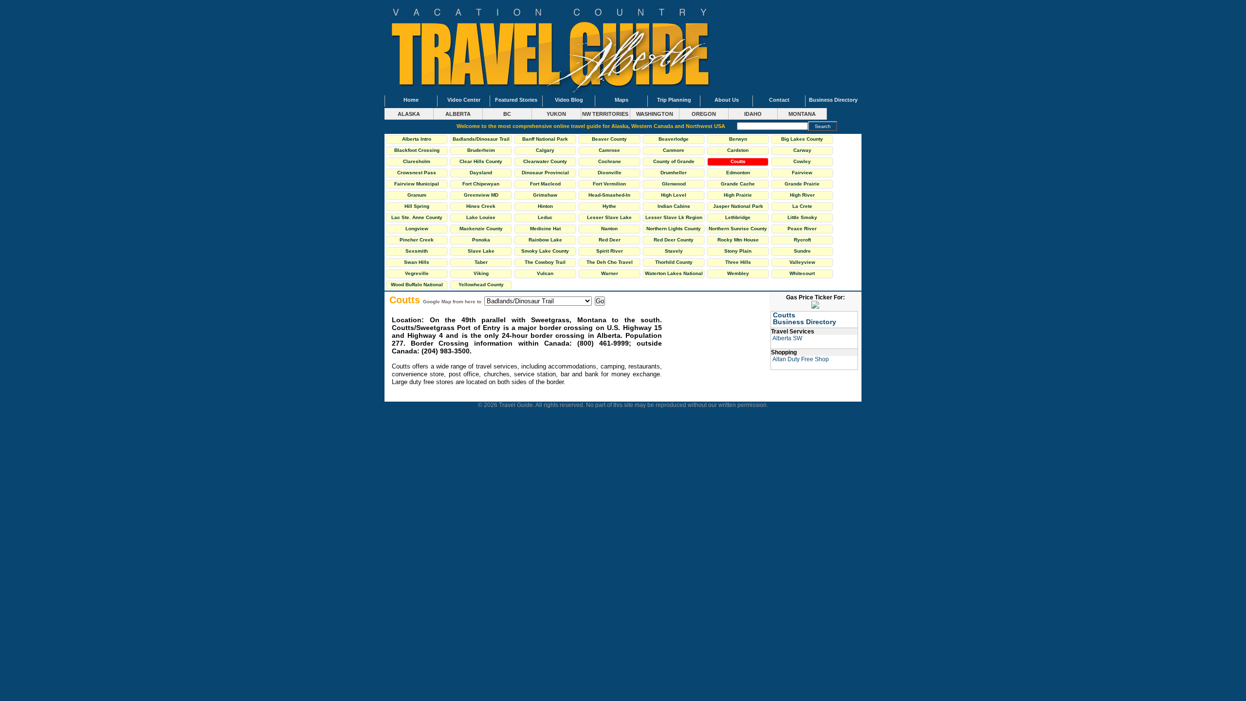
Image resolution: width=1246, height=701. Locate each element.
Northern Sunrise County (738, 228)
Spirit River (609, 251)
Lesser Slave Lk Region (673, 217)
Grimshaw (545, 195)
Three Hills (738, 262)
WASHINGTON (654, 114)
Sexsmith (416, 251)
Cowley (802, 161)
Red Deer (610, 239)
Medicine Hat (545, 228)
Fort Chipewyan (480, 183)
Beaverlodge (674, 139)
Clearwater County (545, 161)
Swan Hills (416, 262)
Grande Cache (738, 183)
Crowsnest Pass (416, 172)
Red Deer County (674, 239)
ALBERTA (458, 114)
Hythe (609, 206)
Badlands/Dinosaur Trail (481, 139)
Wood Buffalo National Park (417, 286)
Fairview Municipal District (416, 185)
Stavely (674, 251)
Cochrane (609, 161)
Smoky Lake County (545, 251)
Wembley (738, 273)
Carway (802, 150)
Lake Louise (480, 217)
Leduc (545, 217)
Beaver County (609, 139)
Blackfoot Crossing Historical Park (417, 151)
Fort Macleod (545, 183)
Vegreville (417, 273)
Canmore (673, 150)
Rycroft (802, 239)
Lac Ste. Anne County (416, 217)
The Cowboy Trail (545, 262)
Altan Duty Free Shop (800, 359)
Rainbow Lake (545, 239)
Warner (609, 273)
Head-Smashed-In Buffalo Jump (609, 196)
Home (411, 100)
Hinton (545, 206)
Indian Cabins (674, 206)
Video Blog (569, 100)
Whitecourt (802, 273)
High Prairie (738, 195)
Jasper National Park (738, 206)
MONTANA (802, 114)
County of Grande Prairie (674, 162)
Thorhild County (674, 262)
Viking (481, 273)
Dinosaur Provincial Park (545, 174)
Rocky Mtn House (738, 239)
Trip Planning (674, 100)
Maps (621, 100)
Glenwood (674, 183)
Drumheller (673, 172)
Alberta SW (787, 338)
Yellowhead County (481, 284)
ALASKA (409, 114)
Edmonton (738, 172)
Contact (779, 100)
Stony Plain (737, 251)
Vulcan (545, 273)
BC (507, 114)
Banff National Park (545, 139)
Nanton (609, 228)
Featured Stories (516, 100)
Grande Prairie (802, 183)
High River (802, 195)
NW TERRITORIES (605, 114)
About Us (727, 100)
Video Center (463, 100)
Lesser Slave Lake (609, 217)
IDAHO (753, 114)
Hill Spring (416, 206)
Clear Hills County (480, 161)
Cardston (738, 150)
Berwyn (738, 139)
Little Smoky (802, 217)
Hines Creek (480, 206)
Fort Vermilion (609, 183)
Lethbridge (738, 217)
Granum (416, 195)
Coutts (738, 161)
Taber (481, 262)
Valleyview (802, 262)
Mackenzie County (481, 228)
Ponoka (481, 239)
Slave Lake (481, 251)
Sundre (802, 251)
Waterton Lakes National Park (674, 274)
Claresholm (416, 161)
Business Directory (833, 100)
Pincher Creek (417, 239)
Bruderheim (481, 150)
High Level (673, 195)
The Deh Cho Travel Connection (609, 263)
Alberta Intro (416, 139)
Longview (416, 228)
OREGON (704, 114)
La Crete (802, 206)
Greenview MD (481, 195)
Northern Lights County (673, 228)
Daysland (481, 172)
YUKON (556, 114)
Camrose (609, 150)
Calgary (545, 150)
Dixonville (610, 172)
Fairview (802, 172)
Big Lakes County (802, 139)
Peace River (802, 228)
